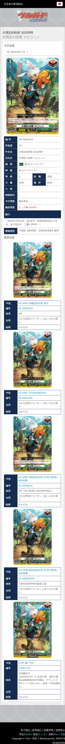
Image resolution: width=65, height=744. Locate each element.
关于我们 (25, 730)
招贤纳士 (60, 730)
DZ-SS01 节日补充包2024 (32, 392)
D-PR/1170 (24, 668)
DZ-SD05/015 (25, 308)
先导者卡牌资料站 (13, 4)
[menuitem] (60, 3)
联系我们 (37, 730)
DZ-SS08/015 (25, 485)
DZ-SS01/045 (25, 398)
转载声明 (48, 730)
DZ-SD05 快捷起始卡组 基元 (33, 303)
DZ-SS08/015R (26, 578)
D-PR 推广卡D (26, 663)
